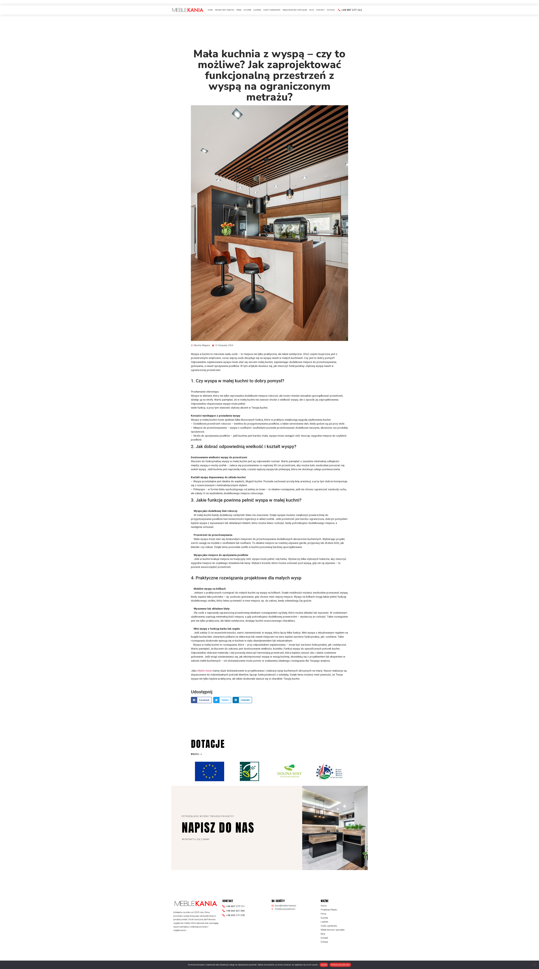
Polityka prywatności (340, 965)
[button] (201, 700)
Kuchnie (247, 10)
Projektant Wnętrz (224, 10)
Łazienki (257, 10)
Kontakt (320, 10)
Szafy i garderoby (271, 10)
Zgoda (324, 965)
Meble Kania (204, 670)
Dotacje (331, 10)
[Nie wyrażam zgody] (534, 964)
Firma (239, 10)
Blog (311, 10)
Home (210, 10)
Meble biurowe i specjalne (295, 10)
